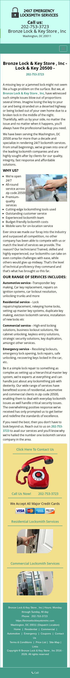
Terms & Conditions (21, 642)
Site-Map (54, 642)
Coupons (46, 633)
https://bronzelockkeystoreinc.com (35, 620)
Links (35, 646)
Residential (31, 629)
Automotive (13, 633)
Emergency (30, 633)
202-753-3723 (35, 26)
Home (17, 629)
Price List (41, 642)
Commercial (48, 629)
